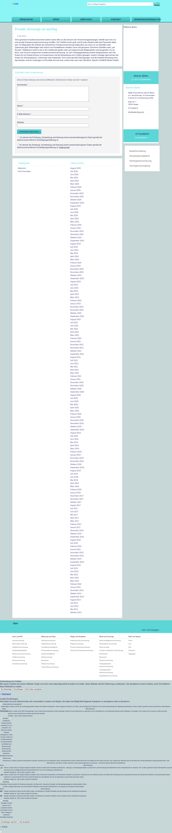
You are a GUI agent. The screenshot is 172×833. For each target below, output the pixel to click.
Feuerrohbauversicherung (49, 667)
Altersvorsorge (104, 647)
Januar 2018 (75, 493)
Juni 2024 (74, 250)
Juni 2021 (74, 364)
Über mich (86, 19)
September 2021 (77, 354)
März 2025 (74, 222)
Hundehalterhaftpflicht (19, 650)
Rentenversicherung (106, 660)
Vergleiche (26, 19)
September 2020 (77, 392)
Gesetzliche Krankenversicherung (81, 650)
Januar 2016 (75, 549)
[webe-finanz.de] (15, 4)
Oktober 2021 (75, 351)
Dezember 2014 (77, 590)
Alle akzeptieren (24, 822)
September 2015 (77, 562)
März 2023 (74, 297)
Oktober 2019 (75, 427)
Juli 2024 (74, 247)
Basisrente (103, 657)
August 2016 (75, 540)
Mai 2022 (74, 329)
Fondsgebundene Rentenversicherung (106, 671)
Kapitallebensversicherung (108, 676)
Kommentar (22, 85)
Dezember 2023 (77, 269)
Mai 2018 (74, 480)
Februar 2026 (75, 187)
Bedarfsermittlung (137, 151)
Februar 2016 (75, 546)
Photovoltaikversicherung (49, 650)
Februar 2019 (75, 452)
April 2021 (74, 370)
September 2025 (77, 203)
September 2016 (77, 537)
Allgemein (22, 168)
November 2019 (77, 423)
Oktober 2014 (75, 593)
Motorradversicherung (19, 644)
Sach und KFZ (17, 636)
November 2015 (77, 556)
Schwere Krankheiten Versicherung (111, 650)
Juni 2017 (74, 512)
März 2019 (74, 449)
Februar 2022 (75, 338)
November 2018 (77, 461)
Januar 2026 (75, 190)
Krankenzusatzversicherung (79, 640)
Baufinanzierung (46, 657)
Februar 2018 (75, 490)
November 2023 (77, 272)
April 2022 (74, 332)
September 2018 (77, 467)
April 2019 (74, 445)
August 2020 (75, 395)
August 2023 (75, 282)
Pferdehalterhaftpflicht (139, 156)
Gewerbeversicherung (19, 664)
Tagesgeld (131, 654)
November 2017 (77, 499)
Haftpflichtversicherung (20, 647)
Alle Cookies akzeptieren (33, 689)
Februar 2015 (75, 584)
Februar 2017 (75, 524)
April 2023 (74, 294)
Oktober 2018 (75, 464)
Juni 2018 (74, 477)
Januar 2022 (75, 341)
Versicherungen (24, 171)
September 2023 (77, 278)
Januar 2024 (75, 266)
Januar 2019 (75, 455)
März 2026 (74, 184)
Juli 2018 (74, 474)
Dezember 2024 (77, 231)
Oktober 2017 (75, 502)
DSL (129, 647)
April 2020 (74, 408)
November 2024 (77, 234)
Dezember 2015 (77, 553)
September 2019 (77, 430)
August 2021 (75, 357)
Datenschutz (64, 147)
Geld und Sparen (134, 636)
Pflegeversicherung (76, 644)
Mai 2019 (74, 442)
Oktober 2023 (75, 275)
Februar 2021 (75, 376)
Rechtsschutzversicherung (21, 654)
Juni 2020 (74, 401)
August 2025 (75, 206)
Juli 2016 (74, 543)
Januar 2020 (75, 417)
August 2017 (75, 505)
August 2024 (75, 244)
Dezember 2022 (77, 307)
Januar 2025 (75, 228)
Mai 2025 (74, 215)
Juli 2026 (74, 171)
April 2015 (74, 578)
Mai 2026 (74, 178)
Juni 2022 (74, 326)
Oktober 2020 (75, 389)
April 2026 (74, 181)
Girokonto (131, 650)
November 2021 (77, 348)
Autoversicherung (18, 640)
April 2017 (74, 518)
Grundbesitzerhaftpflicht (49, 647)
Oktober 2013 (75, 612)
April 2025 (74, 219)
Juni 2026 (74, 174)
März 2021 (74, 373)
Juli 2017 (74, 508)
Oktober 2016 (75, 534)
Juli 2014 (74, 603)
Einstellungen (18, 689)
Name (20, 106)
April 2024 (74, 256)
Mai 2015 (74, 575)
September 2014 (77, 597)
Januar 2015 (75, 587)
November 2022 (77, 310)
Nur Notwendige (6, 689)
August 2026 (75, 168)
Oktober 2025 (75, 200)
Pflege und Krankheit (78, 636)
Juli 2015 (74, 568)
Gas (129, 644)
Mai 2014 (74, 609)
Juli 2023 (74, 285)
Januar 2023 (75, 304)
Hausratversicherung (48, 640)
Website (20, 122)
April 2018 (74, 483)
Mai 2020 (74, 404)
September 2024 (77, 241)
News (56, 19)
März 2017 (74, 521)
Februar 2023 (75, 301)
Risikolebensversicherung (108, 644)
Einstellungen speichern (9, 822)
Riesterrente (103, 654)
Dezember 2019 (77, 420)
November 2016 (77, 530)
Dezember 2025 (77, 193)
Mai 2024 (74, 253)
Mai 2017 (74, 515)
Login (135, 630)
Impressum (6, 694)
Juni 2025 (74, 212)
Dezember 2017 (77, 496)
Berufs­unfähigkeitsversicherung (110, 640)
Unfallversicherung (18, 657)
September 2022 (77, 316)
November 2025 (77, 197)
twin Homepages (150, 630)
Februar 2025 (75, 225)
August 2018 (75, 471)
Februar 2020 (75, 414)
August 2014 (75, 600)
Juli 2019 (74, 436)
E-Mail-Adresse (24, 114)
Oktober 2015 (75, 559)
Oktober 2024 (75, 238)
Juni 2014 (74, 606)
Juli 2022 (74, 323)
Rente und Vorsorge (106, 636)
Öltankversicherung (47, 664)
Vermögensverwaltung (147, 19)
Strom (130, 640)
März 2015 (74, 581)
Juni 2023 (74, 288)
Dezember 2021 (77, 345)
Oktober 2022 (75, 313)
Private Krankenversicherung (80, 647)
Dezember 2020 (77, 382)
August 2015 (75, 565)
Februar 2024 (75, 263)
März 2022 (74, 335)
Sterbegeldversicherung (140, 161)
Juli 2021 (74, 360)
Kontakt (116, 19)
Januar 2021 (75, 379)
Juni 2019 (74, 439)
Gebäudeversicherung (48, 644)
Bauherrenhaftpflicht (48, 654)
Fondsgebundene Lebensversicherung (106, 665)
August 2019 (75, 433)
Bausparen (45, 660)
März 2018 (74, 486)
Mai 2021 (74, 367)
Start (15, 623)
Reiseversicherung (18, 660)
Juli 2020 (74, 398)
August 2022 (75, 319)
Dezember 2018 (77, 458)
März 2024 (74, 260)
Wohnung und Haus (48, 636)
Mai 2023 (74, 291)
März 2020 (74, 411)
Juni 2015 (74, 571)
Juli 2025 (74, 209)
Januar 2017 (75, 527)
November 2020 (77, 386)
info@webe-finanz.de (136, 112)
